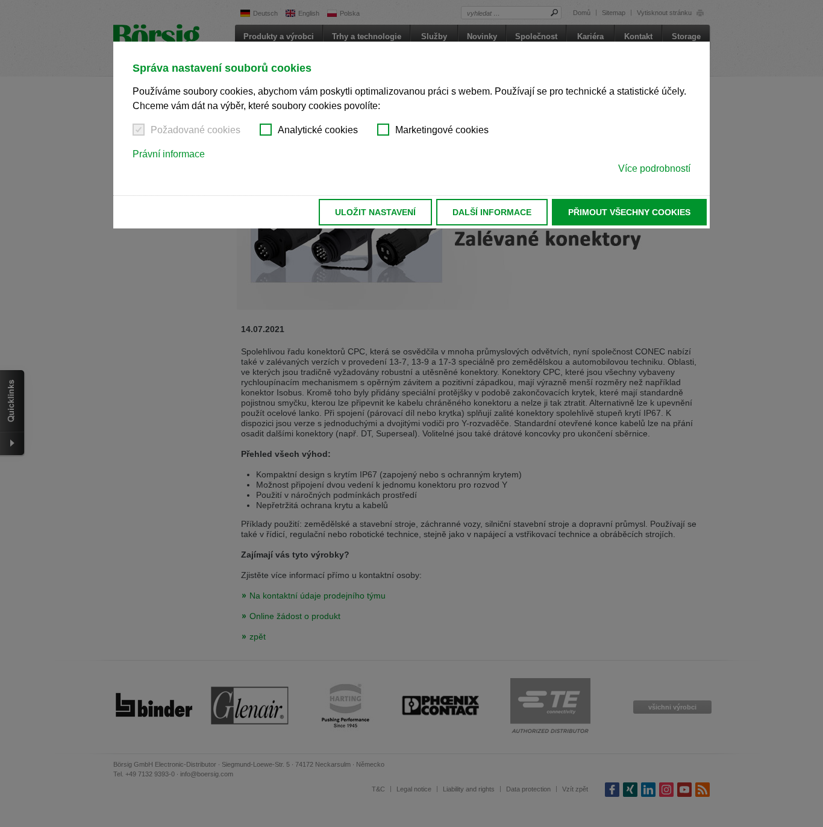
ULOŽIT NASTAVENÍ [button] (375, 212)
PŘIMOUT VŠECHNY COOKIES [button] (629, 212)
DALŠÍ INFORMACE (491, 212)
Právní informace (169, 154)
